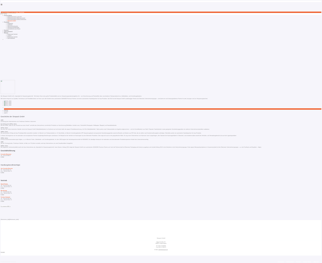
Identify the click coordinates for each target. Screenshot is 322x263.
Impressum (281, 261)
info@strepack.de (163, 249)
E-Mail (2, 157)
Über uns (316, 261)
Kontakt (298, 261)
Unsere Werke (307, 261)
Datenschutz (290, 261)
